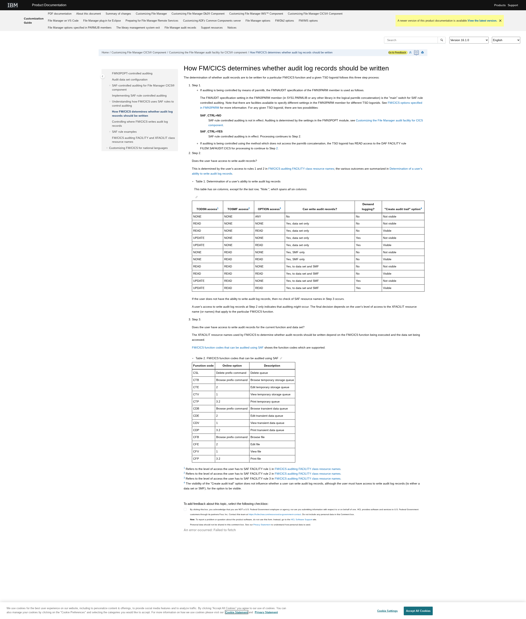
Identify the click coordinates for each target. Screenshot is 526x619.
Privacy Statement (262, 525)
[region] (263, 610)
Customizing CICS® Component (315, 13)
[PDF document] (417, 52)
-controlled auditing (132, 73)
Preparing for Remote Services (152, 20)
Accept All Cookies (418, 610)
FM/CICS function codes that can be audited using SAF (228, 347)
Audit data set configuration (130, 79)
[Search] (442, 40)
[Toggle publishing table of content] (102, 76)
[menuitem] (60, 13)
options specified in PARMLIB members (80, 27)
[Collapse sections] (410, 52)
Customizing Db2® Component (198, 13)
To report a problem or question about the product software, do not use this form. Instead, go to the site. (253, 519)
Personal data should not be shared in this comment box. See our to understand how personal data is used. (250, 525)
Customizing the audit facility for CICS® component (208, 52)
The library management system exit (138, 27)
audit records (180, 27)
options (258, 20)
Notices (231, 27)
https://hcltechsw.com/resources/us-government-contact (275, 514)
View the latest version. (482, 20)
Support (513, 5)
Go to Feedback (397, 52)
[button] (110, 73)
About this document (88, 13)
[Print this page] (422, 52)
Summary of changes (118, 13)
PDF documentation (60, 13)
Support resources (212, 27)
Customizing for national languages (138, 148)
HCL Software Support (301, 519)
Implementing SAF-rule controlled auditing (139, 95)
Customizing (151, 13)
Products (500, 5)
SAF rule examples (124, 131)
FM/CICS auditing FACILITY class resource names (301, 168)
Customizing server (212, 20)
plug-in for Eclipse (102, 20)
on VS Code (63, 20)
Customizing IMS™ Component (256, 13)
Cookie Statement (236, 612)
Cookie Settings (387, 610)
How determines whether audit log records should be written (291, 52)
